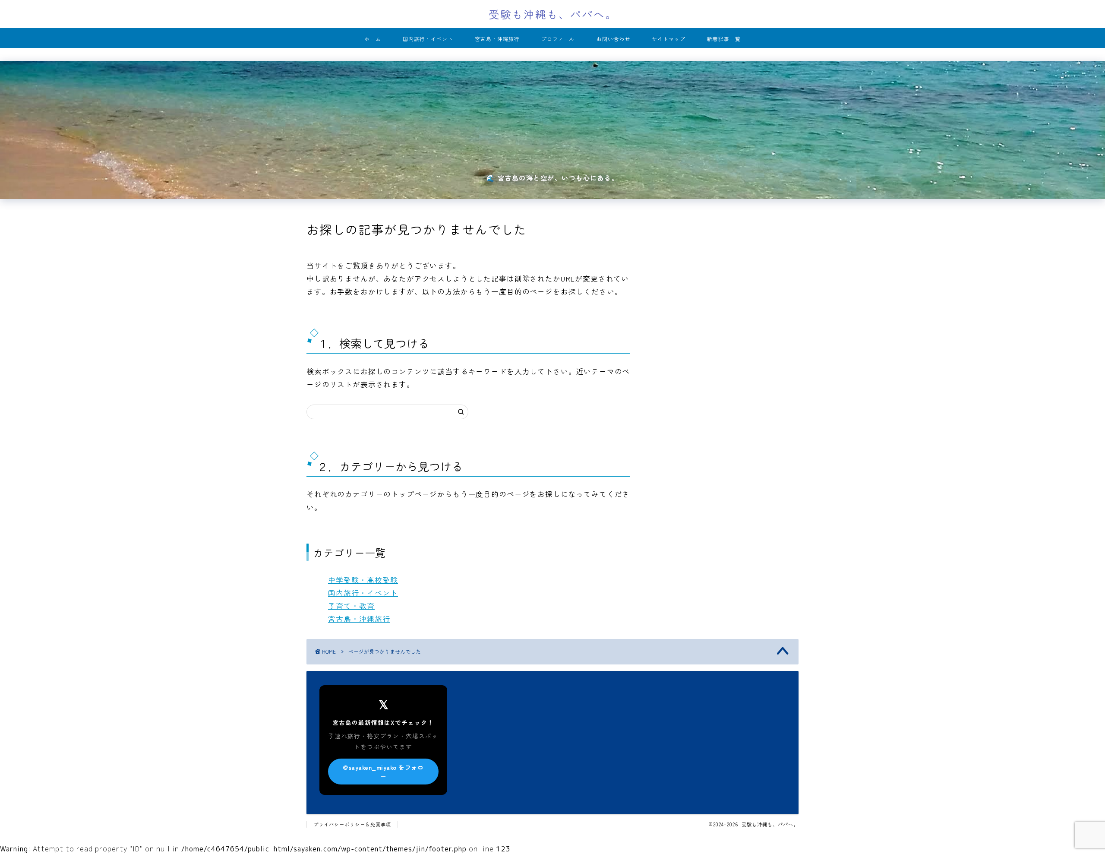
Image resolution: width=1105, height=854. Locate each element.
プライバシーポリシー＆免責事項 (352, 824)
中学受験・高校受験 (363, 580)
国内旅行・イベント (428, 38)
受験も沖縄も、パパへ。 (553, 14)
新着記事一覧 (724, 38)
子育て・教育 (351, 606)
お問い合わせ (613, 38)
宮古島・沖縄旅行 (497, 38)
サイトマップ (668, 38)
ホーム (372, 38)
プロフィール (558, 38)
